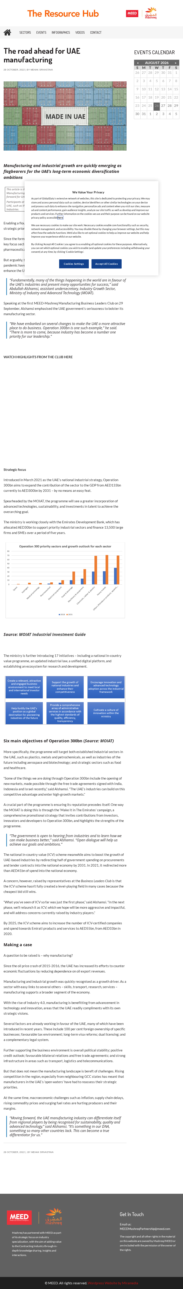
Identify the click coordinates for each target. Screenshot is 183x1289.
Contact (96, 32)
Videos (80, 32)
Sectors (25, 32)
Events (41, 32)
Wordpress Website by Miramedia (113, 1283)
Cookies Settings (74, 263)
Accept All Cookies (106, 263)
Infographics (61, 32)
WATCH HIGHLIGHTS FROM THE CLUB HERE (38, 357)
